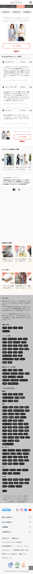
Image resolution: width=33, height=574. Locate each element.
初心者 (21, 479)
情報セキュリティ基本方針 (9, 554)
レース (9, 457)
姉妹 (16, 483)
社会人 (26, 483)
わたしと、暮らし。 (8, 498)
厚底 (10, 434)
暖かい (4, 410)
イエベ (15, 434)
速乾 (21, 394)
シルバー (5, 473)
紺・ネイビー (25, 470)
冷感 (10, 394)
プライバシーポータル (23, 546)
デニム (4, 450)
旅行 (5, 345)
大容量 (15, 420)
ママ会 (9, 349)
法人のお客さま (7, 522)
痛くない (17, 413)
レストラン (23, 342)
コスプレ (5, 491)
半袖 (10, 427)
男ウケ (4, 437)
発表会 (21, 349)
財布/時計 (5, 376)
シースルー (18, 450)
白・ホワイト (5, 470)
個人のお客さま (7, 517)
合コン (25, 338)
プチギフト (27, 479)
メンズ (4, 6)
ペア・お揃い (11, 440)
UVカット (5, 394)
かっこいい (15, 463)
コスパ (4, 440)
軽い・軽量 (20, 420)
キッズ (12, 6)
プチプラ (28, 437)
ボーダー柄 (13, 453)
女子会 (25, 345)
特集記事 (27, 12)
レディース (20, 6)
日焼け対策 (11, 417)
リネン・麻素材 (6, 453)
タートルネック (11, 450)
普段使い (10, 463)
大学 (15, 345)
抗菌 (5, 400)
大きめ (16, 417)
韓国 (15, 430)
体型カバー (20, 430)
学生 (5, 486)
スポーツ (15, 352)
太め (5, 420)
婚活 (20, 345)
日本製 (9, 430)
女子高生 (10, 479)
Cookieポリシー (6, 550)
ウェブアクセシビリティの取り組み (12, 542)
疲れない (27, 407)
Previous (3, 159)
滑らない (11, 407)
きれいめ (5, 463)
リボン (20, 457)
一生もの (17, 437)
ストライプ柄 (26, 453)
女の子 (21, 483)
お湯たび (25, 496)
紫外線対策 (5, 417)
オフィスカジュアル (12, 338)
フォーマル (21, 463)
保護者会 (5, 349)
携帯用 (14, 423)
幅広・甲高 (20, 427)
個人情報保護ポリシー (8, 546)
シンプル (15, 460)
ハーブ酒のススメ (11, 501)
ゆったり (10, 420)
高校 (10, 345)
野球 (20, 355)
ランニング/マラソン (7, 355)
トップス (5, 370)
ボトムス (15, 370)
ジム (20, 352)
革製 (26, 457)
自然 (27, 460)
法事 (10, 362)
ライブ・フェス (16, 342)
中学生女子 (15, 479)
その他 (4, 383)
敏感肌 (26, 430)
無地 (5, 460)
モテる (25, 434)
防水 (15, 394)
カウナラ (13, 499)
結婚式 (4, 362)
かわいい (10, 460)
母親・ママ (5, 483)
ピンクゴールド (16, 473)
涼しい (9, 410)
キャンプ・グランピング (8, 359)
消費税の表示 (15, 538)
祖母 (11, 483)
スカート (20, 370)
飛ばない (21, 407)
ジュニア (5, 479)
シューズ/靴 (21, 373)
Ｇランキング (7, 496)
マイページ (28, 6)
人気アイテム (16, 12)
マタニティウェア (24, 380)
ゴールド (10, 473)
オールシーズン (6, 331)
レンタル (5, 434)
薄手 (5, 427)
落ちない (27, 410)
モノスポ (26, 498)
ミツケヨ (19, 499)
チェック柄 (19, 453)
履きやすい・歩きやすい (18, 410)
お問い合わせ (6, 538)
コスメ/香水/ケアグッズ (13, 383)
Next (30, 159)
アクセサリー (20, 376)
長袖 (15, 427)
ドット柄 (5, 457)
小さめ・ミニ (23, 417)
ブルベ (20, 434)
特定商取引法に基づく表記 (20, 550)
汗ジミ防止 (10, 400)
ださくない (22, 413)
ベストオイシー (18, 498)
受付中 (5, 12)
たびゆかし (25, 499)
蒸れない (16, 407)
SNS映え (17, 440)
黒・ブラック (13, 470)
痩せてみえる (11, 413)
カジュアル (20, 460)
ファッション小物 (12, 376)
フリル (15, 457)
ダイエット (22, 359)
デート (4, 342)
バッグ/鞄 (27, 373)
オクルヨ (20, 496)
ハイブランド (11, 437)
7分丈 (4, 430)
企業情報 (5, 527)
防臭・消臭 (17, 397)
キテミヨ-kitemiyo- (7, 177)
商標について (22, 554)
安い (22, 437)
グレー (18, 470)
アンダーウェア (14, 373)
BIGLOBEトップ (6, 558)
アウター (10, 370)
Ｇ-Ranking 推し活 (21, 501)
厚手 (26, 423)
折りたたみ (20, 423)
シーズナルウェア (14, 380)
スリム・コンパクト (7, 423)
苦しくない (5, 407)
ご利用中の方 (6, 532)
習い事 (26, 349)
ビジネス (5, 338)
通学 (5, 352)
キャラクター (19, 486)
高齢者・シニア (11, 486)
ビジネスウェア (6, 373)
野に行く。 (6, 499)
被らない (5, 413)
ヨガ (15, 355)
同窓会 (9, 342)
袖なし (26, 427)
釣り (17, 359)
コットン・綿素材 (26, 450)
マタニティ (15, 349)
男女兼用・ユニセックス (8, 444)
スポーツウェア (6, 380)
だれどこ (14, 496)
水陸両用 (23, 397)
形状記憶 (16, 400)
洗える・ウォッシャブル (8, 397)
